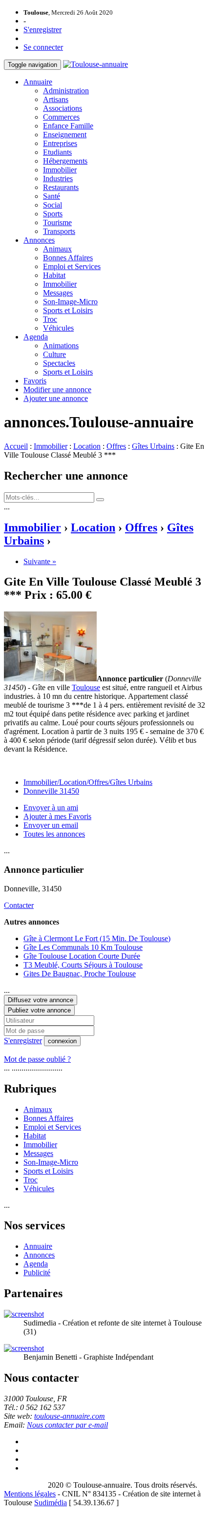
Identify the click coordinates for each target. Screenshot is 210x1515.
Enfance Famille (68, 126)
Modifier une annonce (57, 389)
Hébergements (65, 161)
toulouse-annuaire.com (69, 1416)
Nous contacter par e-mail (67, 1425)
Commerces (61, 117)
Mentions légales (30, 1494)
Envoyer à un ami (50, 807)
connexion (62, 1041)
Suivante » (39, 561)
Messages (58, 293)
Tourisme (57, 222)
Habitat (54, 275)
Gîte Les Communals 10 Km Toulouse (83, 947)
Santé (51, 196)
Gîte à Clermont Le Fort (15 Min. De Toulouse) (96, 938)
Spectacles (59, 363)
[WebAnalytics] (23, 1485)
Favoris (34, 381)
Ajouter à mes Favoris (57, 816)
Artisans (55, 99)
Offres (116, 446)
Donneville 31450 (51, 791)
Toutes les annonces (54, 834)
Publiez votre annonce (39, 1010)
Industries (58, 178)
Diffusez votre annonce (40, 1000)
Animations (61, 345)
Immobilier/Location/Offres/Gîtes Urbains (87, 782)
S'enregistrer (42, 29)
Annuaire (37, 82)
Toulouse (86, 687)
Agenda (35, 337)
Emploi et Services (72, 266)
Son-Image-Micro (70, 301)
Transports (59, 231)
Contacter (19, 905)
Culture (54, 354)
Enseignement (64, 134)
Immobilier (60, 170)
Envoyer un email (50, 825)
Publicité (36, 1272)
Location (87, 446)
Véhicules (58, 328)
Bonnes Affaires (68, 257)
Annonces (39, 240)
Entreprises (60, 143)
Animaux (57, 249)
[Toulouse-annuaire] (95, 64)
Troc (50, 319)
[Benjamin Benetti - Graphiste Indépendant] (24, 1348)
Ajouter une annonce (55, 398)
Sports (53, 214)
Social (52, 205)
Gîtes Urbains (153, 446)
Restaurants (61, 187)
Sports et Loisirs (68, 310)
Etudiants (57, 152)
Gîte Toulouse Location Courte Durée (81, 956)
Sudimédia (50, 1502)
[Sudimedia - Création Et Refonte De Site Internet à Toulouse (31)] (24, 1314)
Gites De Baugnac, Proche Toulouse (79, 973)
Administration (66, 90)
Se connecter (43, 47)
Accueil (16, 446)
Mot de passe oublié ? (37, 1059)
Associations (62, 108)
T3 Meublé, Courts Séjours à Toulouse (83, 965)
